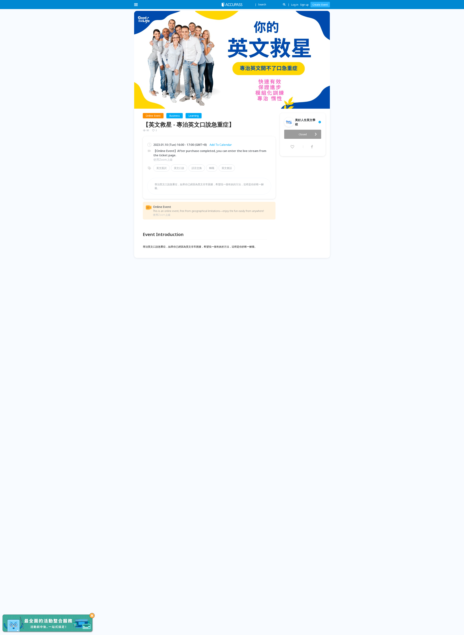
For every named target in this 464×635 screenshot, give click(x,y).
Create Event (320, 4)
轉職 (211, 168)
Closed (303, 134)
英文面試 (161, 168)
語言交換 (197, 168)
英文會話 (227, 168)
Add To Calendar (221, 145)
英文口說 (179, 168)
